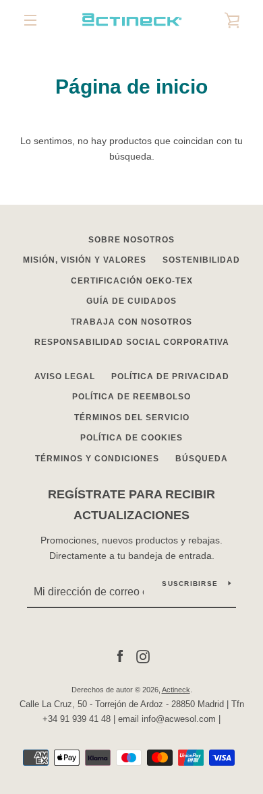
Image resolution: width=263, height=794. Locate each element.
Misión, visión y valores (84, 260)
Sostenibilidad (201, 260)
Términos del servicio (131, 417)
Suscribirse (190, 583)
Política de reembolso (131, 396)
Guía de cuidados (131, 301)
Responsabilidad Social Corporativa (131, 342)
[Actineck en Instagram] (143, 656)
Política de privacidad (170, 376)
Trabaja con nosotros (131, 322)
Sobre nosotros (131, 239)
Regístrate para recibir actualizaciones (131, 505)
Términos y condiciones (97, 458)
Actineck (176, 690)
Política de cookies (131, 437)
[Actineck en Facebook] (120, 656)
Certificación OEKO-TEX (132, 281)
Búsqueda (201, 458)
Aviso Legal (64, 376)
